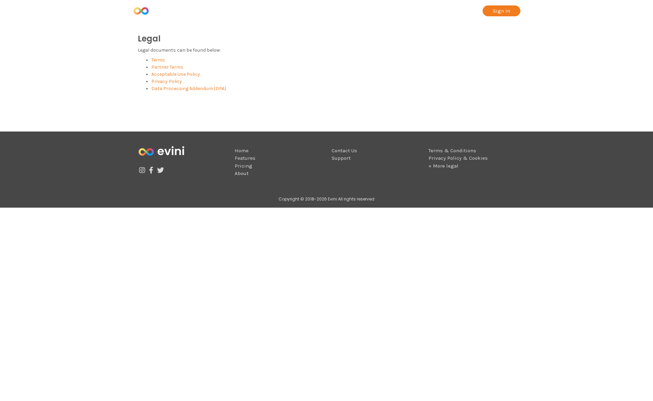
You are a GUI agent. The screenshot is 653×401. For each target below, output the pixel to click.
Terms (158, 60)
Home (242, 150)
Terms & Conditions (452, 150)
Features (413, 11)
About (470, 11)
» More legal (443, 166)
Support (341, 158)
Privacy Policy (166, 81)
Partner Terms (167, 67)
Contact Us (344, 150)
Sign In (501, 11)
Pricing (443, 11)
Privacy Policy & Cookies (458, 158)
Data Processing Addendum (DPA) (188, 88)
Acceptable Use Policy (175, 74)
